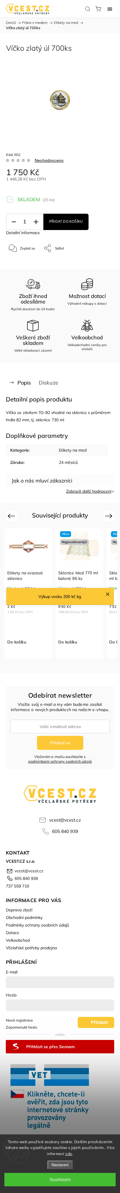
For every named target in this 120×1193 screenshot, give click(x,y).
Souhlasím (60, 1179)
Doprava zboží (19, 910)
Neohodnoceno (49, 160)
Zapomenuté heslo (21, 1027)
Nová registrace (19, 1020)
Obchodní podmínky (24, 917)
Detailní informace (23, 232)
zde (68, 1153)
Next (110, 516)
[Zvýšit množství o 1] (36, 222)
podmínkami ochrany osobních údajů (60, 761)
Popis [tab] (24, 382)
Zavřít (101, 263)
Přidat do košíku (66, 222)
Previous (12, 516)
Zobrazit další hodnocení (88, 491)
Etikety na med (73, 450)
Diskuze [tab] (48, 382)
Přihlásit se (60, 743)
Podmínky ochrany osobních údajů (37, 925)
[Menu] (110, 9)
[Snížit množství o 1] (13, 222)
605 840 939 (65, 831)
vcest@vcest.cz (65, 820)
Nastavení (60, 1165)
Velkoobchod (18, 940)
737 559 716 (17, 886)
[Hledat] (87, 8)
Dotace (12, 932)
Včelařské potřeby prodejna (31, 947)
